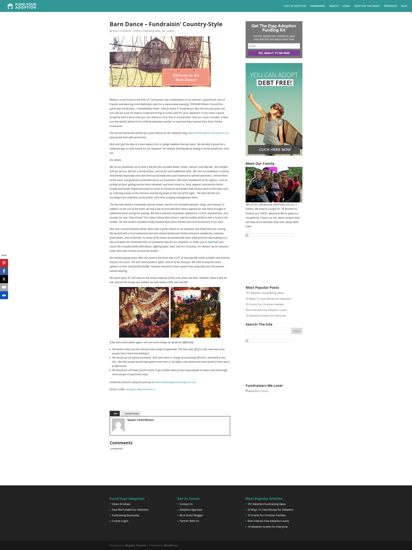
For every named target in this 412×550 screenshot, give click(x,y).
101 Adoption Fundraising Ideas (265, 293)
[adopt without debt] (274, 155)
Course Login (120, 521)
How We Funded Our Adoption (130, 509)
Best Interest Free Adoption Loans (266, 310)
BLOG (404, 6)
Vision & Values (121, 504)
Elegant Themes (135, 545)
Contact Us (186, 504)
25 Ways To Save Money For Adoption (268, 298)
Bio (116, 413)
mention (213, 242)
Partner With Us (189, 521)
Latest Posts (132, 413)
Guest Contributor (122, 30)
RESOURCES (390, 6)
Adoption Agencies (191, 509)
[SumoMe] (4, 295)
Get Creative (168, 30)
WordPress (171, 545)
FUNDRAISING (317, 6)
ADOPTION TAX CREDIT (367, 6)
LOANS (346, 6)
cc (154, 389)
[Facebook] (4, 271)
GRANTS (333, 6)
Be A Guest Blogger (191, 515)
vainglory (131, 389)
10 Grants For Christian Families (265, 304)
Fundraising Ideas (151, 30)
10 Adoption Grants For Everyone (266, 315)
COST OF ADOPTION (295, 6)
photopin (147, 389)
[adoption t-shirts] (274, 432)
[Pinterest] (4, 263)
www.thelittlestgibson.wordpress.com (208, 133)
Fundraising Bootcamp (125, 515)
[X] (4, 279)
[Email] (4, 287)
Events (137, 30)
